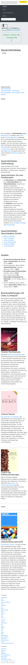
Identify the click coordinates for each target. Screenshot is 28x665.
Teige (2, 626)
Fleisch (2, 600)
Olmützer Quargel (9, 244)
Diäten (2, 641)
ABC (4, 9)
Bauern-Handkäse (9, 236)
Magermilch (4, 135)
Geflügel (3, 605)
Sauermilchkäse (6, 88)
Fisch (2, 599)
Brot (2, 624)
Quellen (3, 94)
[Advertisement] (14, 68)
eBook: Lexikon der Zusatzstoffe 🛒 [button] (12, 37)
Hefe (2, 629)
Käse (2, 147)
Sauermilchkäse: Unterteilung (10, 90)
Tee (2, 630)
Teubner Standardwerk (15, 354)
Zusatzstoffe (4, 643)
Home (8, 6)
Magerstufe (6, 151)
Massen (3, 627)
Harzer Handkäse (9, 238)
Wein (2, 633)
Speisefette (4, 623)
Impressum (3, 648)
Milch (22, 135)
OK (23, 1)
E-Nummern (10, 643)
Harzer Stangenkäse (10, 242)
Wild (2, 603)
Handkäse (16, 223)
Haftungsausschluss (6, 659)
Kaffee (2, 632)
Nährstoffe (3, 638)
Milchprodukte (4, 610)
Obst (2, 614)
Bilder (5, 16)
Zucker (2, 617)
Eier (2, 606)
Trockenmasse (5, 149)
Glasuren (3, 619)
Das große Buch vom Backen (10, 417)
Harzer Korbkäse (9, 240)
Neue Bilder (4, 658)
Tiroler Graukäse (9, 246)
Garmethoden (4, 635)
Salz (2, 616)
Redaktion (3, 650)
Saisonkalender (8, 13)
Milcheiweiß (15, 153)
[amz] (10, 263)
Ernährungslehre (5, 640)
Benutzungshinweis (5, 655)
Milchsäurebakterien (11, 137)
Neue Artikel (4, 656)
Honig (2, 621)
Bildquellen (3, 653)
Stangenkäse (10, 225)
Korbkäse (23, 223)
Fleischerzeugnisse (5, 602)
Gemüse (3, 613)
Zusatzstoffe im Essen (8, 544)
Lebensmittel (4, 597)
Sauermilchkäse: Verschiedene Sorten (12, 92)
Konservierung (4, 637)
